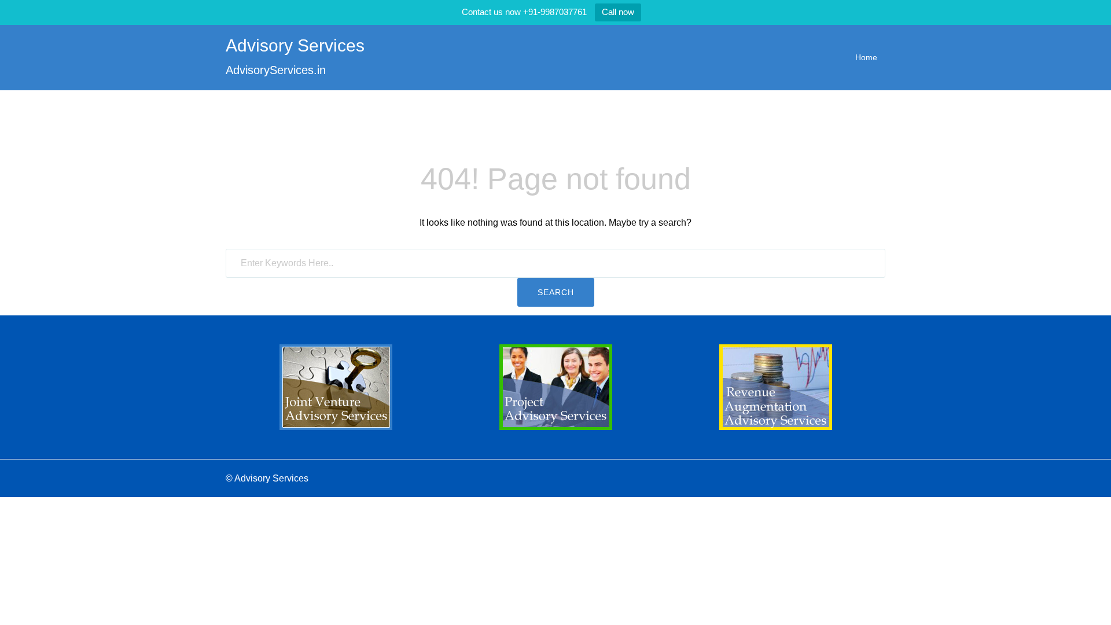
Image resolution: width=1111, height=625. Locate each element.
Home (866, 57)
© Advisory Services (267, 478)
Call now (618, 12)
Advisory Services (295, 45)
